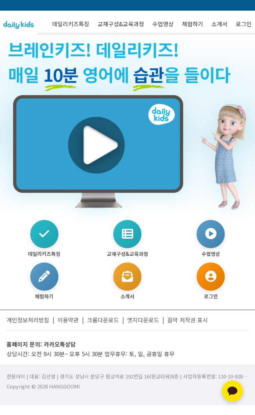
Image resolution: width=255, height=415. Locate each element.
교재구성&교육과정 (121, 24)
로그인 (244, 24)
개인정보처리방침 (28, 320)
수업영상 (163, 24)
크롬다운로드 (103, 320)
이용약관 (68, 320)
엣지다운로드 (143, 320)
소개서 (219, 24)
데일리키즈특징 (70, 24)
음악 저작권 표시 (187, 320)
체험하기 (192, 24)
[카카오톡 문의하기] (232, 391)
